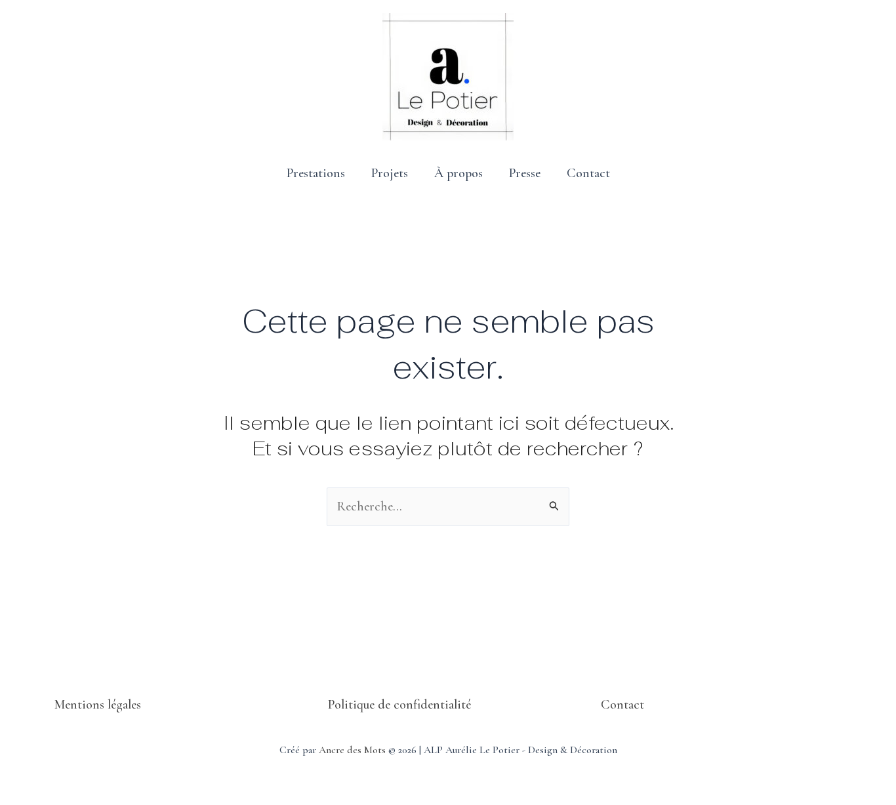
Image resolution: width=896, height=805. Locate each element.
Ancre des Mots (352, 749)
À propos (458, 173)
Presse (524, 173)
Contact (588, 173)
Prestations (316, 173)
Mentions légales (97, 704)
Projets (389, 173)
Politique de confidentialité (399, 704)
